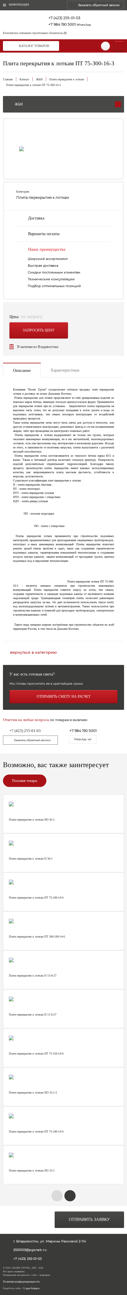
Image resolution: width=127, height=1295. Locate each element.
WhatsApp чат (82, 739)
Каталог (24, 79)
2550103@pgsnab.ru (29, 1250)
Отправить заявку (89, 1219)
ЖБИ (39, 79)
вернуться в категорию (33, 652)
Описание (22, 370)
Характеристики (65, 370)
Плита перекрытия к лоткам (66, 79)
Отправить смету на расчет (63, 696)
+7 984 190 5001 (69, 24)
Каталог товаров (34, 46)
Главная (8, 79)
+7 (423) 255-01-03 (64, 18)
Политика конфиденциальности (21, 1282)
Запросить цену (39, 330)
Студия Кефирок (31, 1288)
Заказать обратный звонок (99, 5)
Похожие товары (24, 781)
